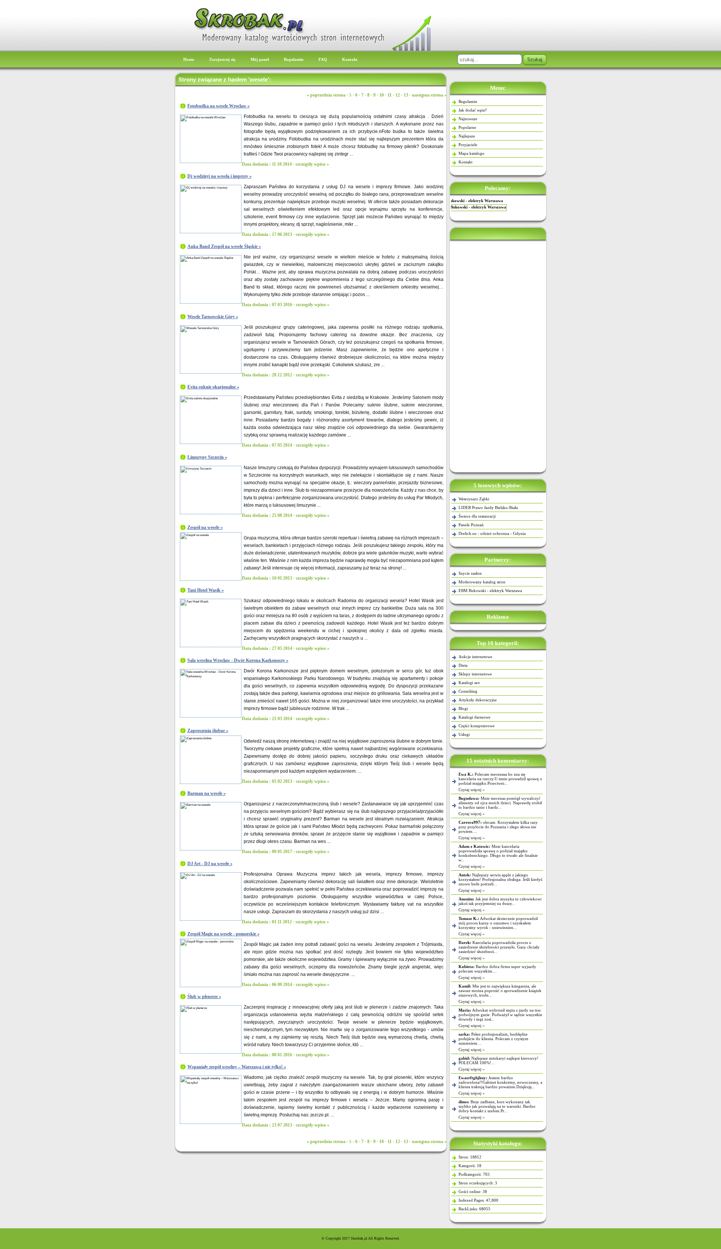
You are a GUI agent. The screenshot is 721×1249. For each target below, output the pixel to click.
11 (390, 95)
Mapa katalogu (471, 153)
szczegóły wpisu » (312, 164)
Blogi (463, 708)
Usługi (464, 734)
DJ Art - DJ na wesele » (209, 863)
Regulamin (293, 59)
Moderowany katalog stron (482, 582)
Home (188, 59)
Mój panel (259, 59)
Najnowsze (468, 118)
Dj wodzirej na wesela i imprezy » (219, 176)
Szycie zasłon (498, 200)
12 (397, 95)
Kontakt (349, 59)
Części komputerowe (477, 725)
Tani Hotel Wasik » (205, 590)
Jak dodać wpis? (473, 110)
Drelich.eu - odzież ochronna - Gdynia (492, 533)
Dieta (463, 665)
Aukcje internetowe (475, 656)
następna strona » (429, 95)
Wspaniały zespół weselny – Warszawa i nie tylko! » (236, 1066)
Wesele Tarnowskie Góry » (212, 316)
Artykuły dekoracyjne (478, 700)
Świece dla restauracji (477, 516)
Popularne (467, 127)
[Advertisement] (498, 354)
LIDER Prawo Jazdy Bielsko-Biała (488, 507)
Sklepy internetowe (475, 674)
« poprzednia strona (326, 95)
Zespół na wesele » (205, 527)
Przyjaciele (468, 144)
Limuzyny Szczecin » (207, 457)
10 (381, 95)
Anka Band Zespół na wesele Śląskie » (224, 246)
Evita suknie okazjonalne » (213, 387)
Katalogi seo (469, 682)
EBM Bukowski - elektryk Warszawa (490, 590)
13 (406, 95)
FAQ (322, 59)
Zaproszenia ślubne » (207, 730)
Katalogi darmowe (474, 717)
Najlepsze (467, 136)
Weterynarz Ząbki (474, 499)
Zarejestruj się (222, 59)
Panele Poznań (471, 525)
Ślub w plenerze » (204, 996)
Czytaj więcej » (472, 789)
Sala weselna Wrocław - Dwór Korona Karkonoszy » (237, 660)
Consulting (468, 691)
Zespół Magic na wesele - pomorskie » (223, 933)
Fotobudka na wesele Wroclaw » (218, 106)
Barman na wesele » (206, 793)
